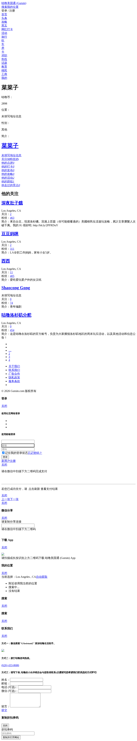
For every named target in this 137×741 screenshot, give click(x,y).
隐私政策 (14, 377)
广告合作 (14, 373)
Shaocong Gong (15, 287)
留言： (5, 706)
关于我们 (14, 366)
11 (11, 272)
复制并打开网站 (11, 737)
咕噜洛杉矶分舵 (16, 315)
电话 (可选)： (9, 687)
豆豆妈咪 (10, 233)
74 (11, 302)
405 (12, 275)
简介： (5, 136)
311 (12, 248)
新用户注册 (8, 460)
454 (12, 330)
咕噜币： (7, 97)
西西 (5, 261)
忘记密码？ (35, 452)
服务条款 (14, 381)
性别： (5, 122)
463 (12, 217)
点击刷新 (34, 488)
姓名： (5, 679)
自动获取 (41, 576)
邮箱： (5, 683)
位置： (5, 109)
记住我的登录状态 (16, 452)
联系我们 (14, 369)
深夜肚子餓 (12, 203)
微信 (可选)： (9, 690)
